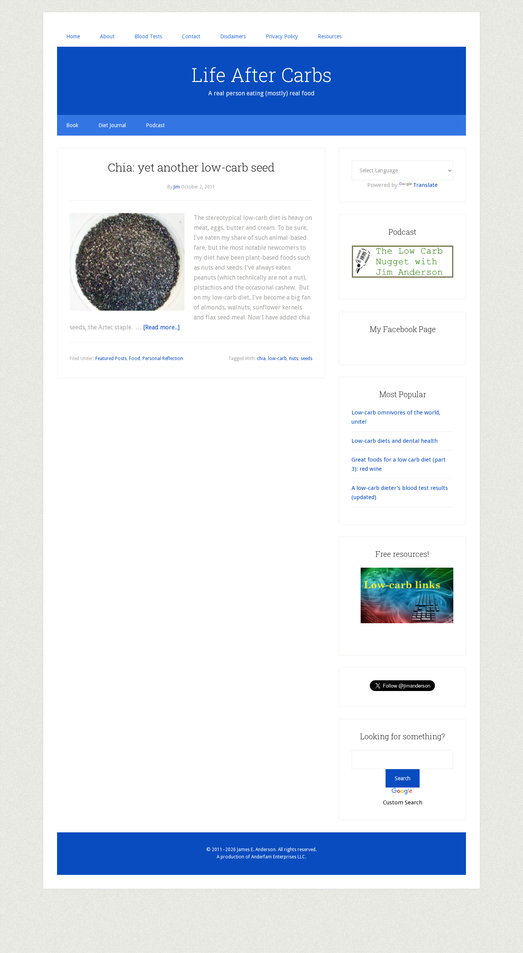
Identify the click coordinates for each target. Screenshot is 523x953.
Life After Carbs (261, 74)
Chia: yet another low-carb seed (191, 167)
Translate (425, 185)
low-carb (277, 358)
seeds (306, 358)
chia (261, 358)
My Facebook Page (402, 329)
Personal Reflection (162, 358)
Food (134, 358)
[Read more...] (161, 327)
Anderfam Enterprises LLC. (278, 857)
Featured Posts (111, 358)
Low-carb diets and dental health (394, 440)
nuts (293, 358)
